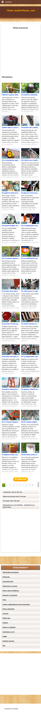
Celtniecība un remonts (10, 586)
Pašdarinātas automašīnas (11, 572)
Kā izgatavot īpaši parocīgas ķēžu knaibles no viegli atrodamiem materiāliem (11, 193)
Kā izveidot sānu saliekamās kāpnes (30, 127)
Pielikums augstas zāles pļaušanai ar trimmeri (11, 95)
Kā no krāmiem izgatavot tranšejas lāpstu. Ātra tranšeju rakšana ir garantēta (11, 258)
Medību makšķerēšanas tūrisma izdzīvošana (16, 604)
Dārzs (4, 600)
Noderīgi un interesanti (10, 595)
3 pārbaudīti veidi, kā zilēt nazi (12, 492)
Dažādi (5, 636)
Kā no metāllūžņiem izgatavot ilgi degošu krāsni (30, 258)
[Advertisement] (20, 50)
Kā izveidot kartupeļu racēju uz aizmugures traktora (11, 356)
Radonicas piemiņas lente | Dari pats (14, 496)
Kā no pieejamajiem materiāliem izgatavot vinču (30, 226)
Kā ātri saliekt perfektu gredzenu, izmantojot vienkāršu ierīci (30, 422)
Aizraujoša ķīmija (8, 581)
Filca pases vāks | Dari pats (11, 501)
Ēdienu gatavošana (8, 609)
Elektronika (6, 577)
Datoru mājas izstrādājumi (11, 591)
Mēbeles (5, 623)
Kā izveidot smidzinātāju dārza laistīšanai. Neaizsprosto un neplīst (30, 95)
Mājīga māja (6, 618)
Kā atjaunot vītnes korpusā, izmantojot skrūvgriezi (30, 193)
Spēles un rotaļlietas (9, 627)
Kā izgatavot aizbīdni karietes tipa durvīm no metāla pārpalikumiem (30, 389)
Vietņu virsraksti (20, 568)
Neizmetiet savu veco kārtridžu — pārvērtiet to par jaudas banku (19, 506)
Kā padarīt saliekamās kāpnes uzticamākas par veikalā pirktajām (11, 389)
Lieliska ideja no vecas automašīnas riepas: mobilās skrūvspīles (11, 127)
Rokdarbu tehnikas (8, 641)
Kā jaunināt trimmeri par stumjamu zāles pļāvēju (11, 324)
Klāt (4, 645)
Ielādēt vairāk (22, 479)
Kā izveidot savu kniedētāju (30, 160)
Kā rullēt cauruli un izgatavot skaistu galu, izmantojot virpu (30, 291)
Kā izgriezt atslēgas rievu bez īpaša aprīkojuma (11, 226)
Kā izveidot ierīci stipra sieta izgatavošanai (11, 291)
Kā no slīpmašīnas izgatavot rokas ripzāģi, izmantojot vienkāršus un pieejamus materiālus (11, 160)
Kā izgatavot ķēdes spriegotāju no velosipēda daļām (11, 455)
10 (32, 485)
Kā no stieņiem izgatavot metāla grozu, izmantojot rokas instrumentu (11, 422)
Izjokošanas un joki (8, 632)
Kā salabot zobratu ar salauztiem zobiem (30, 324)
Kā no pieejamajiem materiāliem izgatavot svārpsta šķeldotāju (30, 356)
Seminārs (5, 613)
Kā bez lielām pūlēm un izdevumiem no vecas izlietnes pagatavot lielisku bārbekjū (30, 455)
